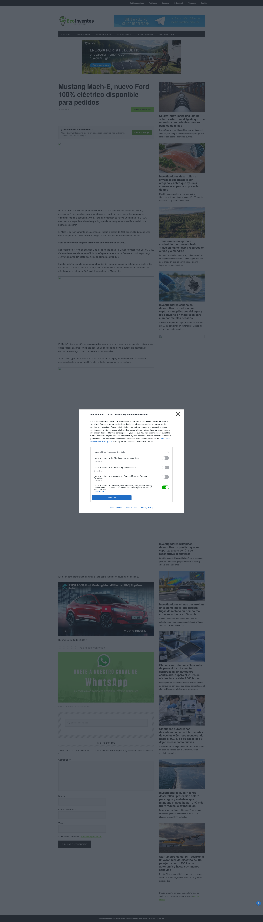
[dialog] (131, 461)
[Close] (178, 414)
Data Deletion (116, 507)
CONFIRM (112, 498)
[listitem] (131, 452)
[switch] (165, 458)
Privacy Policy (147, 507)
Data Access (131, 507)
